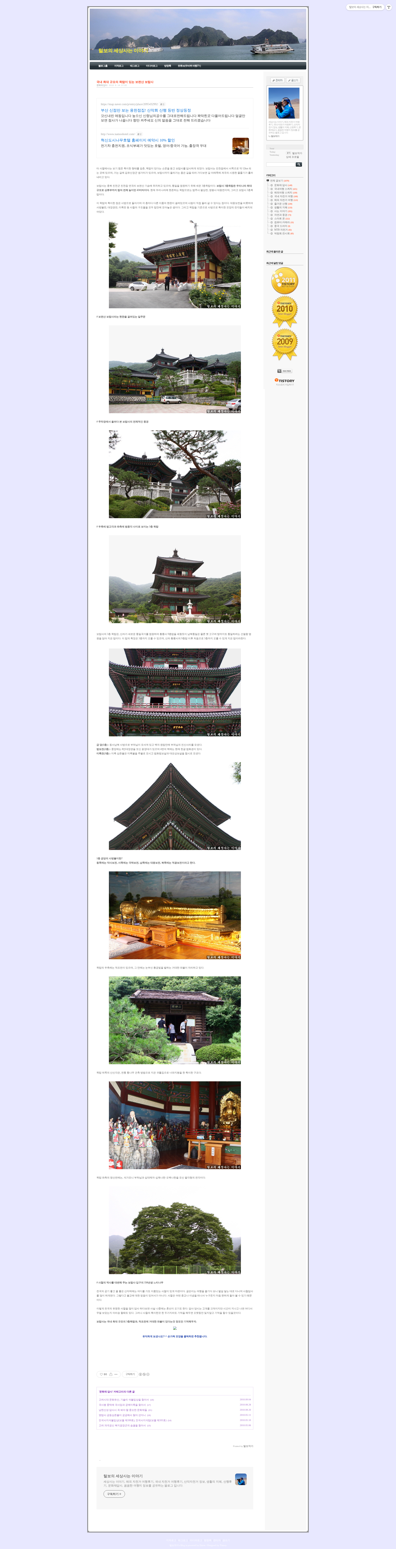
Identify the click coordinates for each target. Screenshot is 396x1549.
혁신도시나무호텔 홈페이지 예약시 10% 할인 (138, 140)
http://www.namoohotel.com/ (118, 134)
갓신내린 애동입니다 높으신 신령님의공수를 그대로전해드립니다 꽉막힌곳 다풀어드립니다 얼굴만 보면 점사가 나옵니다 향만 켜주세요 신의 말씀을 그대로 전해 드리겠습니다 (173, 118)
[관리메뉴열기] (389, 7)
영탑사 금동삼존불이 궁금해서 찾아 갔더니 (122, 1415)
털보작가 (174, 1545)
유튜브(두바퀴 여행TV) (189, 65)
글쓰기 (226, 1540)
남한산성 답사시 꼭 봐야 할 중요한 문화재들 (123, 1410)
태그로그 (134, 65)
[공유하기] (110, 1374)
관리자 (217, 1540)
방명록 (167, 65)
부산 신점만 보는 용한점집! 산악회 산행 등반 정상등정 (146, 110)
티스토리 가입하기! (285, 384)
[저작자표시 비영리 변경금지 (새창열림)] (144, 1374)
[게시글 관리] (116, 1374)
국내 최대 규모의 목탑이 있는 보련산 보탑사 (125, 82)
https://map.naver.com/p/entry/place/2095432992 (129, 104)
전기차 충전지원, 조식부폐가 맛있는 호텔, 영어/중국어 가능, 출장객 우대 (153, 145)
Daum (202, 1545)
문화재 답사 (102, 85)
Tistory (223, 1545)
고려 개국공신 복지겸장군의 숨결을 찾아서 (122, 1425)
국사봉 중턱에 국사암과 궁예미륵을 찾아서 (122, 1404)
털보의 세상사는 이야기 (123, 50)
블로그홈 (102, 65)
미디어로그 (151, 65)
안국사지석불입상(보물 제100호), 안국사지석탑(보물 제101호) (132, 1420)
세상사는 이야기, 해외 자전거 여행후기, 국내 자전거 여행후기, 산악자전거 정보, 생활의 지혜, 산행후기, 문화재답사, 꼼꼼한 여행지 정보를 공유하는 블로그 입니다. (168, 1483)
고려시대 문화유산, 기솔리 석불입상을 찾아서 (124, 1399)
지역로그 (118, 65)
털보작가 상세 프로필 (294, 155)
